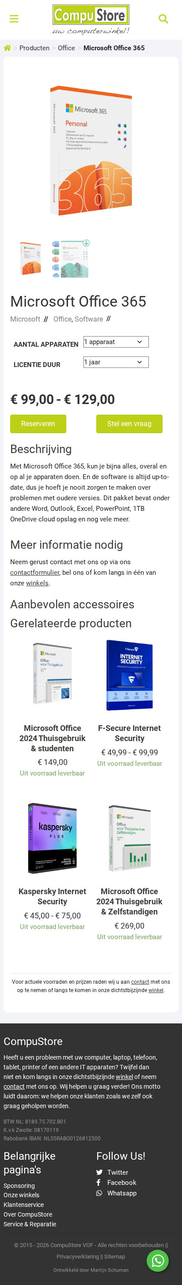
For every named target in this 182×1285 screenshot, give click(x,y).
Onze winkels (21, 1195)
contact (140, 982)
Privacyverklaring (78, 1256)
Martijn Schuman (110, 1270)
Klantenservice (24, 1204)
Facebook (121, 1183)
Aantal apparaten (46, 344)
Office (66, 48)
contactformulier (34, 573)
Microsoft (25, 319)
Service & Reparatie (30, 1224)
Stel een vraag (129, 424)
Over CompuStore (28, 1214)
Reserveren (38, 424)
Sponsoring (19, 1185)
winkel (155, 990)
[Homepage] (7, 48)
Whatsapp (121, 1193)
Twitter (117, 1172)
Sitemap (114, 1256)
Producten (34, 48)
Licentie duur (37, 365)
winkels (37, 583)
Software (89, 319)
